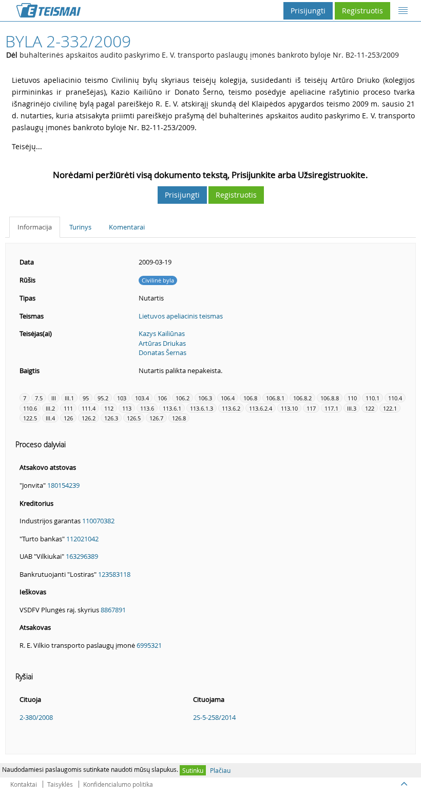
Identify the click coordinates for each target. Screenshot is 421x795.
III (53, 398)
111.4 (88, 408)
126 (68, 418)
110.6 (30, 408)
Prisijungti (308, 10)
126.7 (156, 418)
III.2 (50, 408)
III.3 (351, 408)
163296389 (82, 556)
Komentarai (127, 227)
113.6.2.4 (260, 408)
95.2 (103, 398)
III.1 (69, 398)
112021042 (82, 538)
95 (86, 398)
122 (369, 408)
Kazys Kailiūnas (162, 333)
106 (162, 398)
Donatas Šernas (162, 352)
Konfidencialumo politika (118, 784)
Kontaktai (23, 784)
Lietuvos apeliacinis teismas (181, 316)
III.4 (50, 418)
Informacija (34, 227)
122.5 (30, 418)
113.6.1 (172, 408)
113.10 (289, 408)
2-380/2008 (36, 717)
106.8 (250, 398)
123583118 (114, 574)
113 (126, 408)
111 (68, 408)
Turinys (80, 227)
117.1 (331, 408)
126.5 (134, 418)
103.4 (142, 398)
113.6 (147, 408)
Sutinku (192, 770)
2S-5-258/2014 (214, 717)
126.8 (179, 418)
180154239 (63, 485)
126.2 (88, 418)
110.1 (372, 398)
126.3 (111, 418)
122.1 (390, 408)
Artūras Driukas (162, 343)
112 (108, 408)
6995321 (149, 645)
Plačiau (220, 770)
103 (121, 398)
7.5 (39, 398)
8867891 (113, 609)
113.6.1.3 (201, 408)
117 (311, 408)
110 (352, 398)
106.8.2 (302, 398)
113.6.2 (231, 408)
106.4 (228, 398)
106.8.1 (275, 398)
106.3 (205, 398)
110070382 (98, 520)
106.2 (182, 398)
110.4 (395, 398)
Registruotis (362, 10)
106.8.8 (329, 398)
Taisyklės (60, 784)
